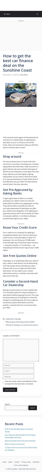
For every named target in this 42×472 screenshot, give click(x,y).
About (10, 462)
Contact (17, 462)
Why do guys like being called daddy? (20, 322)
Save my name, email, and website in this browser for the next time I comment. (21, 382)
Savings (18, 319)
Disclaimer (36, 462)
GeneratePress (31, 469)
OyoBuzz (21, 5)
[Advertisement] (21, 122)
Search (7, 404)
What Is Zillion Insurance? (15, 444)
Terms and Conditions (21, 465)
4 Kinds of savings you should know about (22, 325)
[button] (37, 14)
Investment (10, 319)
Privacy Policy (26, 462)
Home (4, 462)
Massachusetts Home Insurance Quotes (20, 441)
